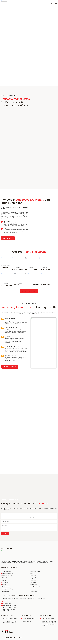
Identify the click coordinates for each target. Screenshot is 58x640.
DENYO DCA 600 (31, 269)
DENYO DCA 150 (33, 285)
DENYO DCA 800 (17, 269)
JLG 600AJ (5, 267)
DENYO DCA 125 (46, 284)
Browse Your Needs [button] (10, 366)
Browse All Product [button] (29, 291)
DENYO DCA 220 (20, 285)
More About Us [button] (7, 238)
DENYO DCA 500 (44, 269)
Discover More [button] (8, 42)
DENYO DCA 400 (6, 285)
